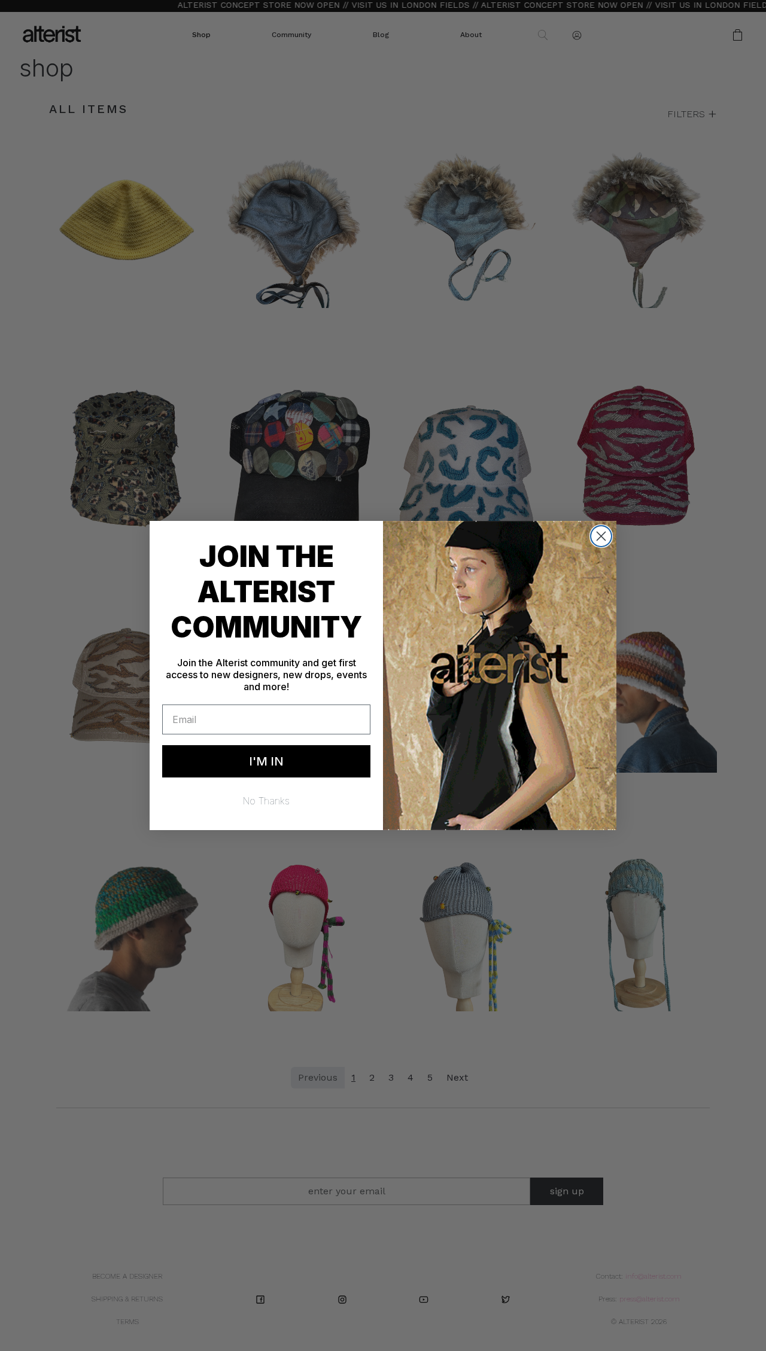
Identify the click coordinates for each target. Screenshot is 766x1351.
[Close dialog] (601, 536)
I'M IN (266, 761)
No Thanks (266, 801)
